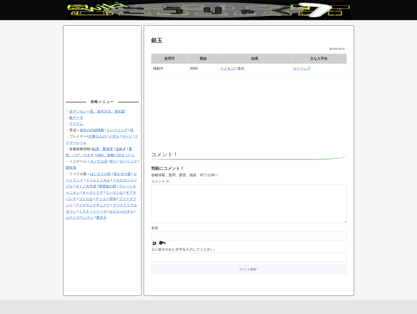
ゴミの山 (86, 199)
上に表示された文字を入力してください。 (184, 249)
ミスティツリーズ (93, 211)
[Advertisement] (249, 114)
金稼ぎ (121, 149)
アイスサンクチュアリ (92, 205)
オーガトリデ (92, 192)
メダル (114, 136)
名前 (154, 228)
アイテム (76, 124)
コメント (160, 181)
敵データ (76, 118)
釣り (113, 161)
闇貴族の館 (107, 186)
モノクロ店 (99, 161)
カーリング (302, 68)
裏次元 (101, 217)
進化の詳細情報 (92, 130)
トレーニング (117, 130)
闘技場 (71, 167)
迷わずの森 (122, 174)
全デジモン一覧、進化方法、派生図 (97, 111)
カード (127, 136)
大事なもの (97, 136)
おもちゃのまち (121, 211)
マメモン (227, 68)
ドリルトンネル (98, 180)
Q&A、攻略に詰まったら (115, 155)
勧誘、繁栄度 (102, 149)
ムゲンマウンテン (80, 217)
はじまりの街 (100, 174)
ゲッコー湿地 (105, 199)
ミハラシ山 (114, 192)
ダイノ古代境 (85, 186)
